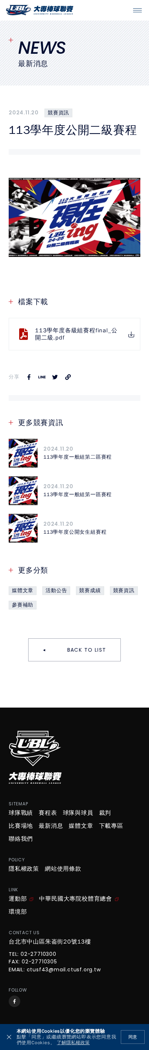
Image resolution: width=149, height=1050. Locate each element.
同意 (132, 1037)
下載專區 (111, 826)
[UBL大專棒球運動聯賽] (39, 10)
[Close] (9, 1037)
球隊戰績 (21, 813)
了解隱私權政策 (73, 1043)
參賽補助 (22, 605)
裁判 (105, 813)
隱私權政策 (24, 868)
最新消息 (51, 826)
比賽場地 (21, 826)
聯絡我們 (21, 839)
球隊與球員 (78, 813)
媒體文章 (22, 590)
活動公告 (56, 590)
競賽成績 (90, 590)
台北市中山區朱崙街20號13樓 (50, 941)
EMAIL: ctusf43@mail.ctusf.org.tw (55, 970)
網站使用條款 (63, 868)
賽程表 (48, 813)
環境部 (18, 911)
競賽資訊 (58, 113)
